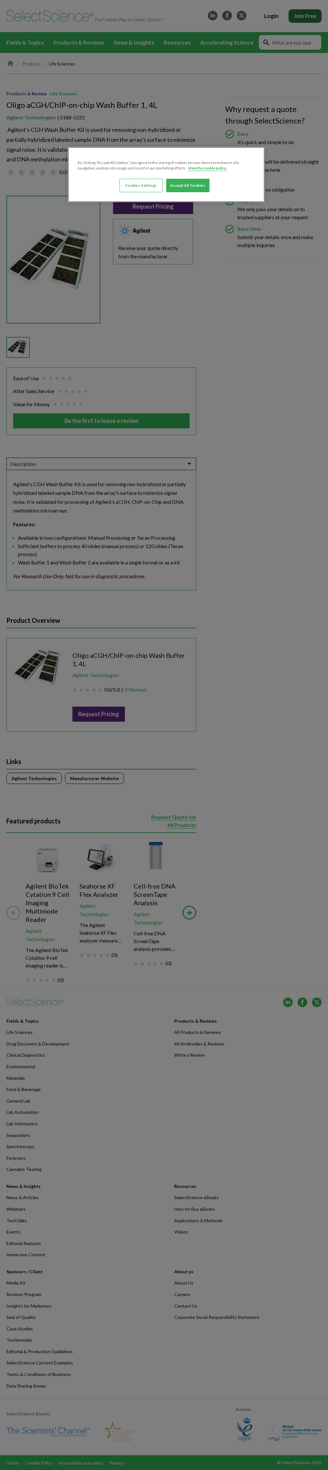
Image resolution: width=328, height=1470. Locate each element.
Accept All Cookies (187, 185)
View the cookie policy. (207, 168)
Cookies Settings (141, 185)
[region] (166, 174)
